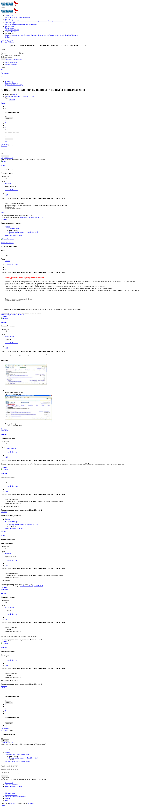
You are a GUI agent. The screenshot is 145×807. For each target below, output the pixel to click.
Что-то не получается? (56, 35)
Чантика (4, 434)
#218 (6, 269)
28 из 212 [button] (11, 146)
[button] (3, 7)
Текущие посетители (12, 30)
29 (5, 125)
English (7, 37)
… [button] (5, 108)
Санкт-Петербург (10, 448)
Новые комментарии (21, 24)
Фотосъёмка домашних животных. (12, 315)
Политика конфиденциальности (15, 796)
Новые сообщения (11, 17)
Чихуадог (8, 183)
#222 (6, 565)
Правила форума (43, 35)
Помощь (7, 798)
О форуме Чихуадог (30, 35)
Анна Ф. (4, 473)
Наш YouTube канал (71, 35)
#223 (6, 619)
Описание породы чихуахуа (14, 35)
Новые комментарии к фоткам (37, 21)
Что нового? (9, 19)
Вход (2, 69)
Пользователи (9, 28)
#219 (6, 348)
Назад (3, 103)
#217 (6, 195)
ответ (2, 212)
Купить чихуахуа (10, 31)
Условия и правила (11, 795)
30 (5, 127)
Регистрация (5, 73)
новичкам (12, 100)
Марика (4, 322)
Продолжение (5, 144)
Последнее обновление (19, 96)
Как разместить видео (12, 228)
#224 (6, 665)
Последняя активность (55, 21)
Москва (7, 261)
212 (6, 141)
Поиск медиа (33, 24)
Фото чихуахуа (10, 23)
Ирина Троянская (7, 243)
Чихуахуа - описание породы (17, 754)
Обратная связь (10, 793)
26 (5, 120)
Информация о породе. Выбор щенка (17, 761)
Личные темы (9, 26)
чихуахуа (31, 803)
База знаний (9, 15)
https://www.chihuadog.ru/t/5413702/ (31, 217)
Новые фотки (22, 21)
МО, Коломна (9, 336)
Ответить (4, 219)
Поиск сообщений (23, 17)
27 (5, 122)
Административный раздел (14, 235)
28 (5, 123)
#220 (6, 457)
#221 (6, 491)
